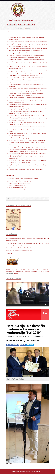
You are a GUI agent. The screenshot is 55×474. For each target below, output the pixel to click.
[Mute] (45, 305)
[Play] (7, 305)
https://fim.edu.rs (9, 273)
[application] (27, 294)
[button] (27, 294)
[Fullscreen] (47, 305)
